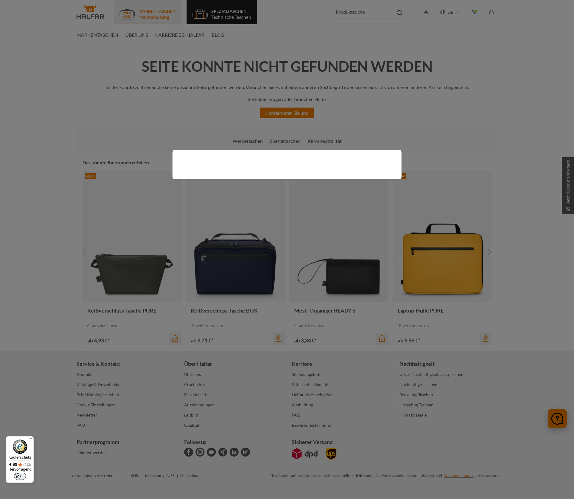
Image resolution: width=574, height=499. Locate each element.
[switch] (20, 476)
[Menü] (30, 439)
